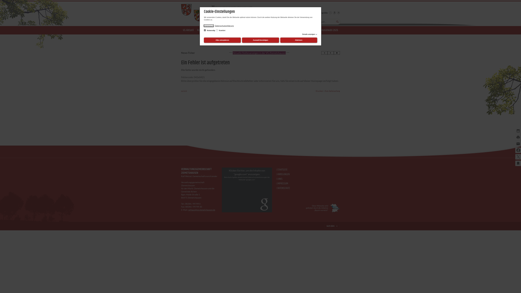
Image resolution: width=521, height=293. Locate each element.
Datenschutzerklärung (224, 26)
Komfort (222, 30)
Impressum (209, 26)
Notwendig (211, 30)
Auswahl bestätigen (260, 40)
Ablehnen (298, 40)
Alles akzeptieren (222, 40)
